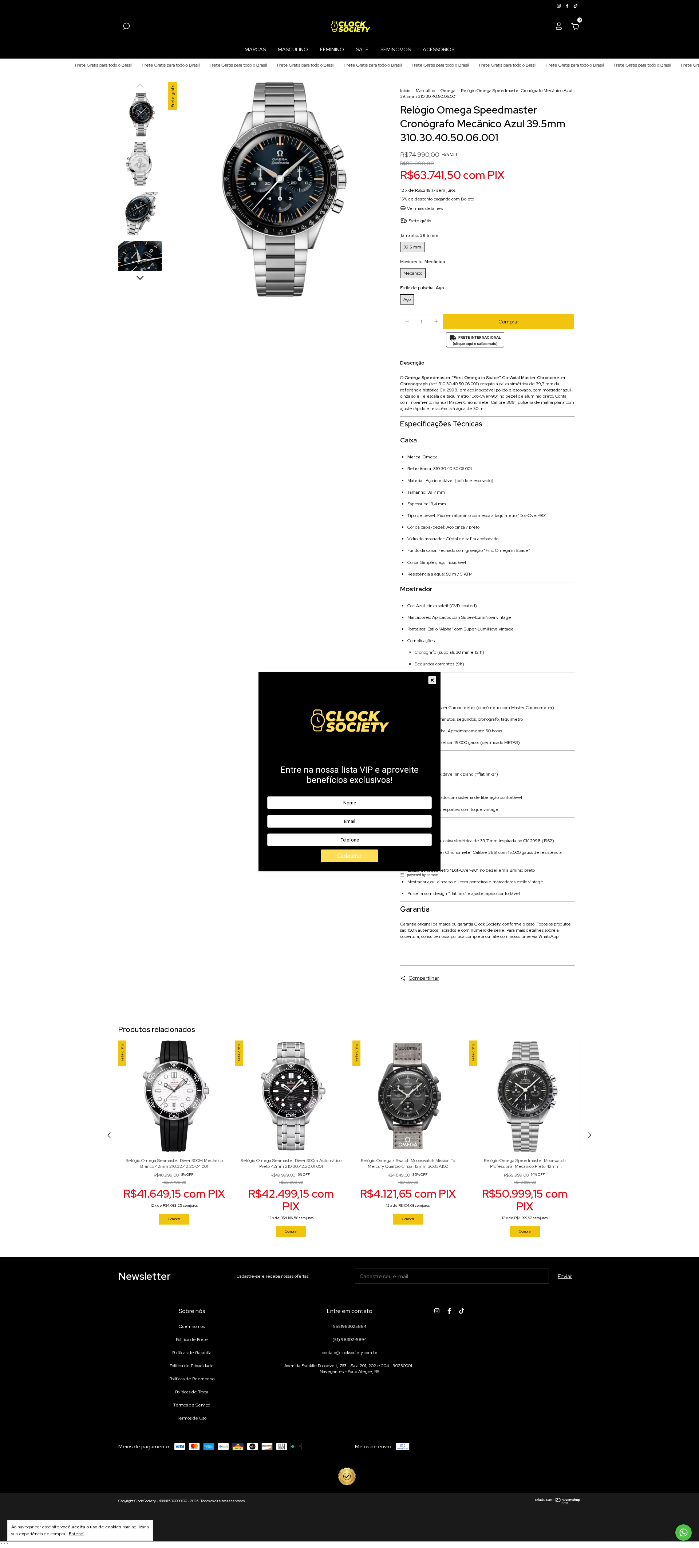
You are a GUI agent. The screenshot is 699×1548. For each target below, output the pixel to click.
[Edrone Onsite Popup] (349, 774)
